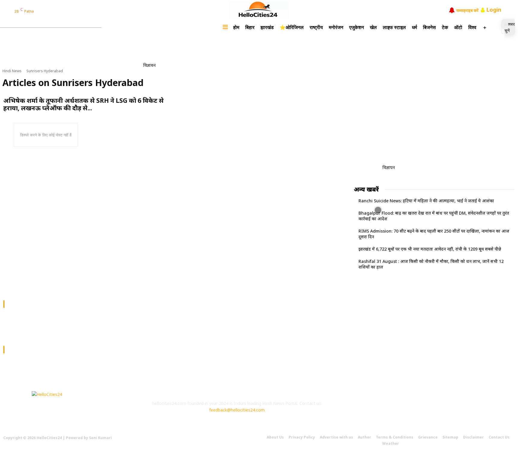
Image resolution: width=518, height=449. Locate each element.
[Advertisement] (266, 53)
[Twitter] (55, 11)
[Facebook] (40, 11)
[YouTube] (63, 11)
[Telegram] (70, 11)
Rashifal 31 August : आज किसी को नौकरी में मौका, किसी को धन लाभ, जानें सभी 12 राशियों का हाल (431, 264)
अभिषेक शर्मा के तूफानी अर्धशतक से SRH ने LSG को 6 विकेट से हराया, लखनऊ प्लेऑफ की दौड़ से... (83, 104)
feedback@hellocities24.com (237, 410)
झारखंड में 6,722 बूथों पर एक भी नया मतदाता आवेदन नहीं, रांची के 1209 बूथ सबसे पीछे (430, 249)
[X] (410, 408)
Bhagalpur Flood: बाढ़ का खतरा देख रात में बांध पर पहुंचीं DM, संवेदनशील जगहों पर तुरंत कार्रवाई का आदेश (434, 216)
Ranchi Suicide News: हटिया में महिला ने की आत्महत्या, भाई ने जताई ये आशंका (426, 201)
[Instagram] (48, 11)
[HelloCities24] (259, 10)
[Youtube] (426, 408)
